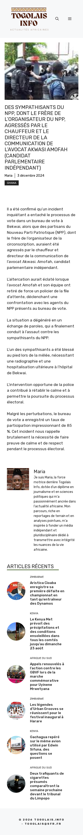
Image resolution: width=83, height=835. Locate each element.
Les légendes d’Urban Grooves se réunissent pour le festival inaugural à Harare (46, 713)
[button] (57, 19)
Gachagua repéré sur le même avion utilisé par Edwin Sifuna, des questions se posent (45, 747)
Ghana (11, 182)
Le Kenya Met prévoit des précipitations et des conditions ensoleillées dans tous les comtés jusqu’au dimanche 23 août (46, 633)
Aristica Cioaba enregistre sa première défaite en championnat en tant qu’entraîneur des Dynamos (47, 593)
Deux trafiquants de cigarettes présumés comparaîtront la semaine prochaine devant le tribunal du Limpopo (47, 785)
